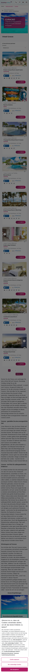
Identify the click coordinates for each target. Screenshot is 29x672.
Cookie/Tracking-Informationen (8, 654)
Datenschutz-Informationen (7, 653)
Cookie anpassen (14, 659)
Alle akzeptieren (14, 669)
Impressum (16, 653)
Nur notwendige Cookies (14, 664)
